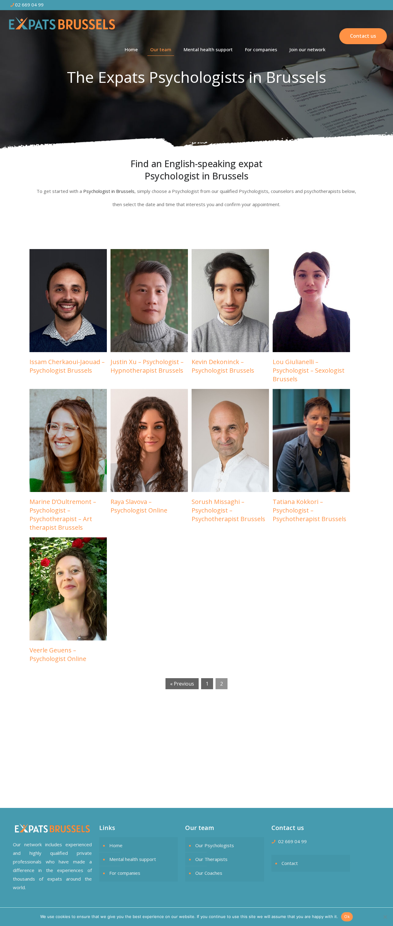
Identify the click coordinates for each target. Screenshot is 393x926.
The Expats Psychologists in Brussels (52, 739)
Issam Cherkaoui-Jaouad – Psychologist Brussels (67, 366)
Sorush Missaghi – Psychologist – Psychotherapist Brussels (228, 510)
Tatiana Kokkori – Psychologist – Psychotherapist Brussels (309, 510)
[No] (385, 917)
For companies (124, 873)
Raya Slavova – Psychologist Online (139, 506)
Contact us (363, 36)
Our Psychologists (214, 845)
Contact (290, 863)
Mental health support (132, 859)
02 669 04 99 (29, 5)
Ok (347, 916)
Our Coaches (208, 873)
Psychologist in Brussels (108, 191)
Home (116, 845)
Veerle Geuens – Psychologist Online (57, 654)
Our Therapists (211, 859)
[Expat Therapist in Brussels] (62, 23)
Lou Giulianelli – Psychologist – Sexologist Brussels (308, 370)
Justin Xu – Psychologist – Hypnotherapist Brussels (147, 366)
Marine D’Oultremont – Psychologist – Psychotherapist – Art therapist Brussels (62, 515)
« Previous (182, 683)
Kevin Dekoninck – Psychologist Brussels (223, 366)
